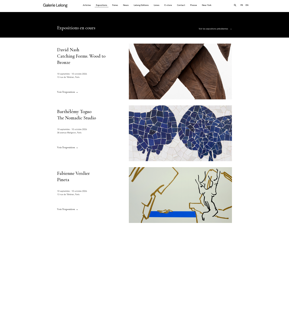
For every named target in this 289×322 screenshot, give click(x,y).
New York (206, 5)
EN (247, 5)
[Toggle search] (235, 5)
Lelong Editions (141, 5)
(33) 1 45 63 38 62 (143, 294)
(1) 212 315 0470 (222, 294)
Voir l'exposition (67, 92)
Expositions (101, 5)
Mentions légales (172, 316)
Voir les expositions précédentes (215, 29)
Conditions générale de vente (153, 316)
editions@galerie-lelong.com (144, 296)
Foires (115, 5)
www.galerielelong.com (237, 296)
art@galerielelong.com (220, 296)
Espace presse (185, 316)
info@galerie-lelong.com (102, 296)
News (126, 5)
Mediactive (196, 316)
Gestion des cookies (134, 316)
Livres (156, 5)
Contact (181, 5)
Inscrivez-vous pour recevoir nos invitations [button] (142, 258)
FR (242, 5)
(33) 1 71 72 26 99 (182, 294)
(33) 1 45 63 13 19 (103, 294)
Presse (193, 5)
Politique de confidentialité (116, 316)
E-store (168, 5)
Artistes (87, 5)
